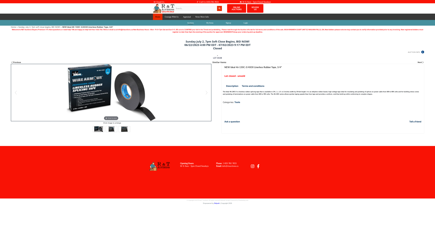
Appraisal (187, 17)
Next (420, 62)
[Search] (219, 8)
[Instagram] (253, 166)
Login (246, 23)
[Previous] (16, 92)
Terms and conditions (253, 86)
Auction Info (414, 52)
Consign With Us (172, 17)
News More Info (202, 17)
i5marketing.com (243, 200)
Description (232, 86)
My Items (209, 23)
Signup (228, 23)
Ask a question (232, 121)
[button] (236, 8)
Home (157, 17)
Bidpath (217, 203)
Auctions (190, 23)
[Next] (206, 92)
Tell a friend (415, 121)
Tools (237, 102)
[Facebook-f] (258, 166)
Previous (17, 62)
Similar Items (219, 62)
